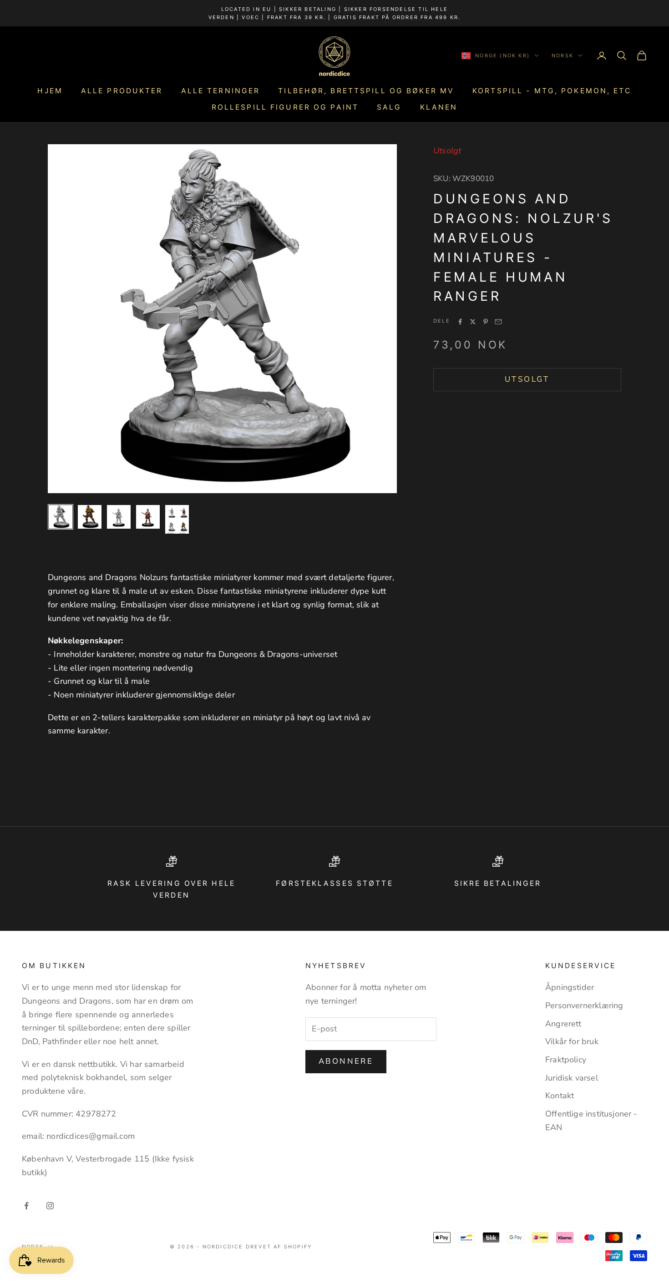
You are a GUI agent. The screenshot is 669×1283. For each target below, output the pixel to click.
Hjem (49, 90)
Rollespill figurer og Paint (285, 107)
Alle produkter (122, 90)
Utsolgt (527, 379)
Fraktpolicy (565, 1059)
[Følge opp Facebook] (26, 1205)
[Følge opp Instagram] (50, 1205)
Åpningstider (569, 987)
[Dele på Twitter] (472, 321)
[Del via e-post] (498, 321)
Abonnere (346, 1061)
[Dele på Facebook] (460, 321)
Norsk (562, 55)
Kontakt (559, 1095)
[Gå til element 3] (119, 517)
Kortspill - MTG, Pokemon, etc (551, 90)
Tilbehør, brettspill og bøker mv (366, 90)
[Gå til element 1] (60, 517)
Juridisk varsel (571, 1077)
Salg (389, 107)
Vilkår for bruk (571, 1041)
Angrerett (563, 1023)
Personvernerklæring (584, 1005)
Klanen (439, 107)
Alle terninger (220, 90)
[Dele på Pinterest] (485, 321)
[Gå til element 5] (177, 519)
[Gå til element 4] (148, 517)
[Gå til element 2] (89, 517)
